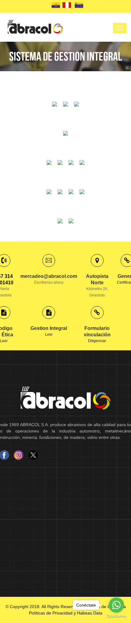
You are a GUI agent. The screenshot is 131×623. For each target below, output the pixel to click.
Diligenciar (97, 334)
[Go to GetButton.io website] (116, 617)
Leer (4, 341)
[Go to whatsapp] (116, 605)
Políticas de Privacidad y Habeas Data (65, 613)
